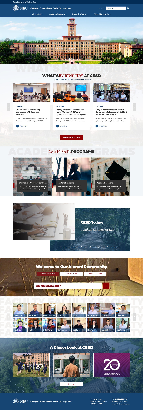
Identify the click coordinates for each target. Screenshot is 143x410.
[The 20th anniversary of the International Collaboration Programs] (31, 365)
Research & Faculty (79, 14)
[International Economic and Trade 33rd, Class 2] (72, 365)
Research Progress (80, 247)
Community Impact (97, 247)
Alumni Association (48, 274)
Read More (71, 384)
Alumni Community (101, 14)
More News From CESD (71, 137)
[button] (7, 40)
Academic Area (65, 247)
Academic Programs (57, 14)
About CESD (37, 14)
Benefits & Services (95, 274)
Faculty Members (113, 247)
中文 (102, 8)
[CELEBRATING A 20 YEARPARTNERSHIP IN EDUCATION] (112, 365)
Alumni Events (71, 274)
